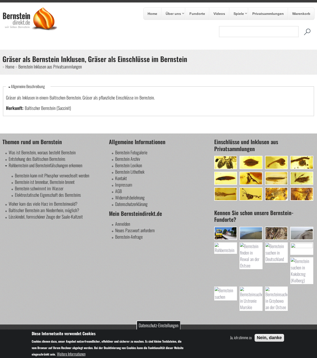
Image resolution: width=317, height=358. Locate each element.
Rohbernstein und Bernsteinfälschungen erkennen (45, 165)
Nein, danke (269, 337)
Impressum (123, 184)
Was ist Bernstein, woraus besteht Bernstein (42, 152)
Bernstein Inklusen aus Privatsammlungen (50, 66)
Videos (219, 14)
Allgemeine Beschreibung (28, 86)
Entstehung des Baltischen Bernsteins (37, 159)
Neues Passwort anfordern (135, 230)
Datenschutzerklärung (131, 204)
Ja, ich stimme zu (241, 337)
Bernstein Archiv (127, 159)
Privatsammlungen (268, 14)
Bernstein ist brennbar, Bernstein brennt (45, 182)
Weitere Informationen (71, 354)
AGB (118, 191)
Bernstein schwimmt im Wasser (39, 188)
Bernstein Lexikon (128, 165)
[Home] (29, 29)
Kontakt (121, 178)
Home (152, 14)
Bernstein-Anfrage (129, 236)
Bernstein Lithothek (129, 171)
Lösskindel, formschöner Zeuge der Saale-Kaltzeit (46, 216)
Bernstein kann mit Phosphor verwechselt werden (52, 175)
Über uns (171, 14)
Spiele (237, 14)
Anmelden (122, 224)
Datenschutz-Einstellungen (158, 325)
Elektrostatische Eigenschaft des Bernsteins (48, 195)
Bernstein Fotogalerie (131, 152)
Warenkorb (301, 14)
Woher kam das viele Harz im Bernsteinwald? (43, 203)
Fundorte (197, 14)
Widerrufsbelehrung (130, 197)
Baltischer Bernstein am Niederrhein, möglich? (44, 210)
